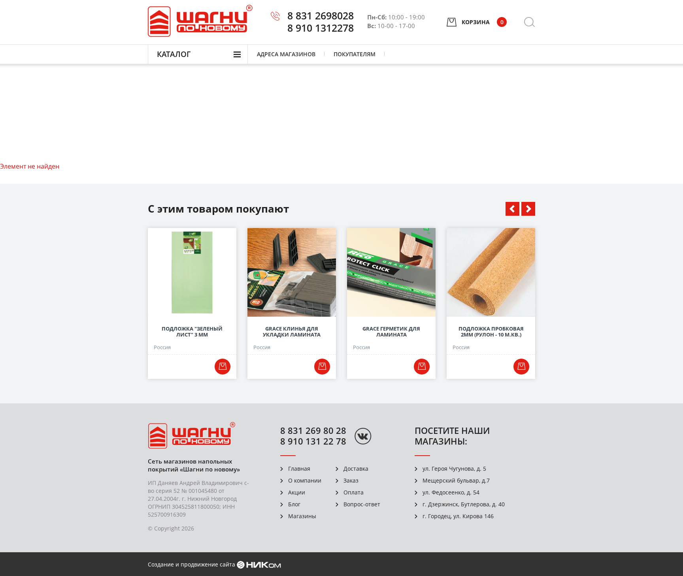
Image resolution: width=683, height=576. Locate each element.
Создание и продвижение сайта (191, 564)
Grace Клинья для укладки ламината (292, 331)
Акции (296, 492)
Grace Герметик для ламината (391, 331)
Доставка (355, 468)
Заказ (350, 480)
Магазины (302, 516)
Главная (299, 468)
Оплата (353, 492)
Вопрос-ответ (361, 504)
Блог (294, 504)
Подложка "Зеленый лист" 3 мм (192, 331)
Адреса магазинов (286, 54)
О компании (304, 480)
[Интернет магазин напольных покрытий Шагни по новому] (200, 21)
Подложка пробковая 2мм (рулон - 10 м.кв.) (491, 331)
